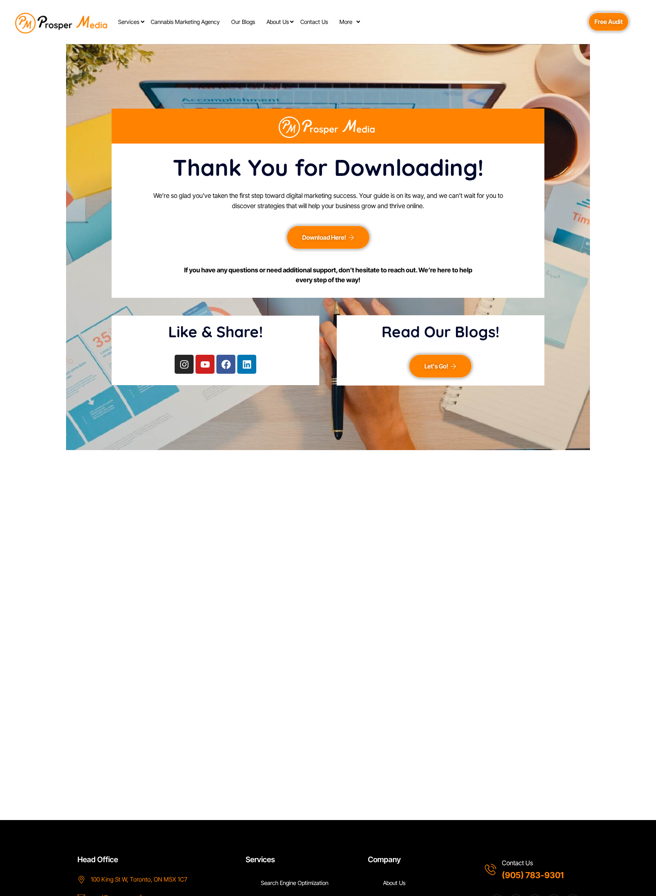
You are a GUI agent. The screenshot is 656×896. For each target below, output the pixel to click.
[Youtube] (205, 364)
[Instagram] (184, 364)
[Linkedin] (246, 364)
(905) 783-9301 (533, 875)
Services (128, 21)
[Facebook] (225, 364)
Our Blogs (243, 21)
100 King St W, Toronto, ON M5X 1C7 (139, 879)
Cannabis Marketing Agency (185, 21)
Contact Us (314, 21)
